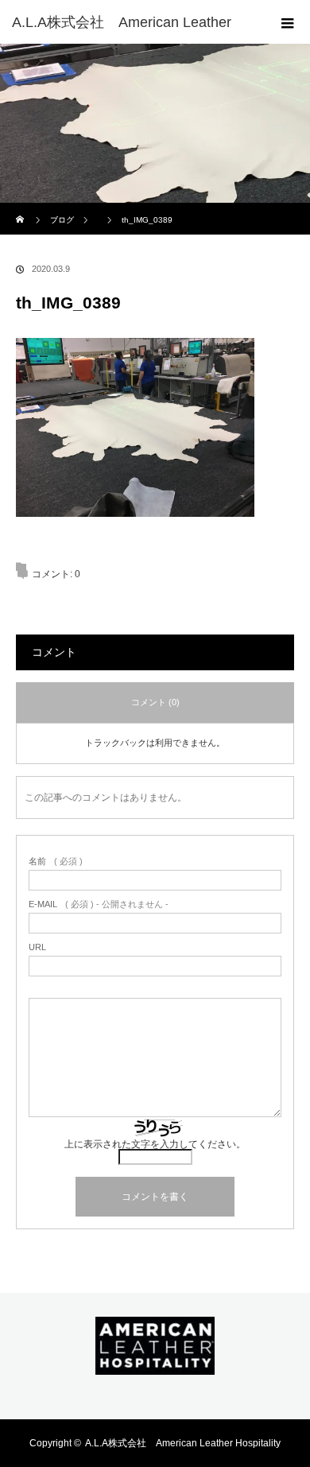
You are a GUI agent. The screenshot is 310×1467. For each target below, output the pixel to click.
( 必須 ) (56, 861)
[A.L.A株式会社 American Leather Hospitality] (155, 1363)
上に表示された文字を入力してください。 (155, 1144)
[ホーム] (21, 209)
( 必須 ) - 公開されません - (99, 904)
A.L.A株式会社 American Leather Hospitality (183, 1443)
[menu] (287, 22)
